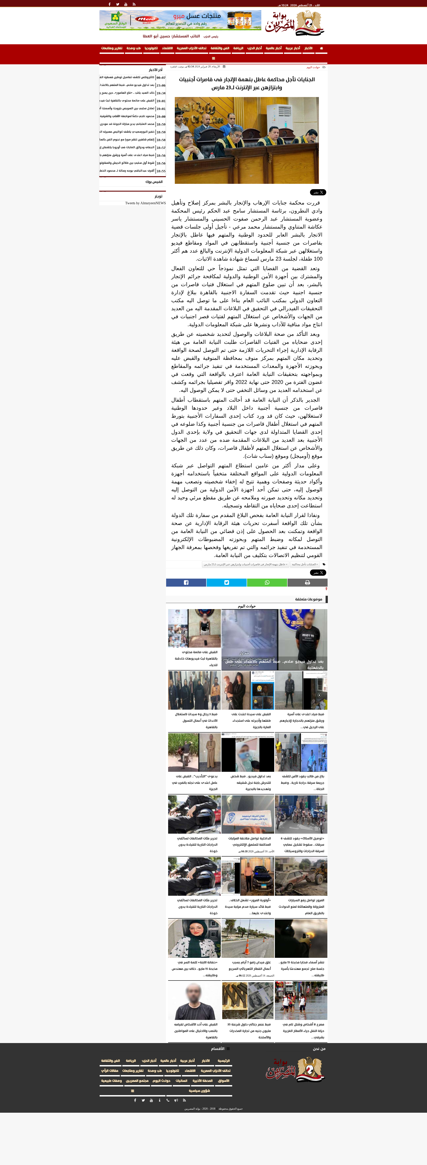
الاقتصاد (167, 48)
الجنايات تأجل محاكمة (304, 564)
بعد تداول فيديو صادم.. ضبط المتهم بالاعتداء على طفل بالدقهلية (113, 85)
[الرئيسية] (321, 49)
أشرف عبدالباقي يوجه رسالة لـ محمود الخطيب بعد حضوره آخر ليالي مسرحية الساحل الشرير (98, 170)
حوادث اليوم (313, 67)
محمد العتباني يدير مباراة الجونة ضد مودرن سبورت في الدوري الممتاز (110, 124)
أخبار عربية (293, 48)
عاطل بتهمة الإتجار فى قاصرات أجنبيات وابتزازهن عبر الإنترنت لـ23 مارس (244, 564)
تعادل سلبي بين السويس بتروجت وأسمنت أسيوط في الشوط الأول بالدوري (107, 108)
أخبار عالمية (274, 48)
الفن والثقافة (220, 48)
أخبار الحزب (254, 48)
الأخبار (308, 48)
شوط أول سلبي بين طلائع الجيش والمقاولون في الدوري (118, 163)
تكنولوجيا (151, 48)
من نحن (319, 1048)
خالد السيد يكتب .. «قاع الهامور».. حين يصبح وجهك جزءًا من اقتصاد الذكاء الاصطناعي (103, 93)
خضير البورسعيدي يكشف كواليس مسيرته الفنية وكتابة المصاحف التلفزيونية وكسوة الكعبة (97, 132)
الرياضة (238, 48)
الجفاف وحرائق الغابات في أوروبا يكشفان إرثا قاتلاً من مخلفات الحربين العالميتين (104, 147)
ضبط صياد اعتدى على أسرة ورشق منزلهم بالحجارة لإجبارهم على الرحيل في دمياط (103, 155)
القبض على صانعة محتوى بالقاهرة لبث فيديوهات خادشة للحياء (114, 100)
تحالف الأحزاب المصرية (192, 48)
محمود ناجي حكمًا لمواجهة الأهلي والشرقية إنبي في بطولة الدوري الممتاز (107, 116)
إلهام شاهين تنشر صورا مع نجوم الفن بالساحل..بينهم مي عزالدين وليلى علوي (104, 139)
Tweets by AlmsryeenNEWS (145, 203)
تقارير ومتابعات (112, 48)
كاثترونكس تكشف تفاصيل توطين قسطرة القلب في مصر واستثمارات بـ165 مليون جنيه (101, 77)
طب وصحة (134, 48)
